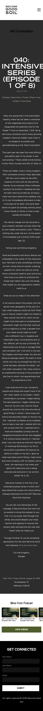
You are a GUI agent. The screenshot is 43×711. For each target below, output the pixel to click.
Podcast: (6, 97)
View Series (21, 629)
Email (4, 675)
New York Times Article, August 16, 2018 (21, 578)
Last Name (6, 665)
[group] (10, 615)
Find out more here (28, 545)
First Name (6, 657)
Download (26, 101)
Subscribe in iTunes (19, 97)
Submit (21, 688)
